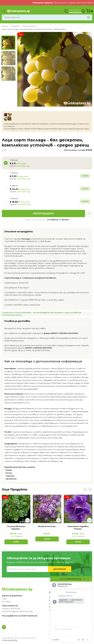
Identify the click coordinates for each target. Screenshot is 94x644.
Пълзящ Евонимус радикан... (16, 527)
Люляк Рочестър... (47, 526)
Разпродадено (43, 213)
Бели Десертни (29, 26)
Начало (5, 26)
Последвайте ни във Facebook (19, 615)
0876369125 (15, 609)
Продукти (15, 26)
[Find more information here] (71, 609)
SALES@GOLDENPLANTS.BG (20, 611)
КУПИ (16, 542)
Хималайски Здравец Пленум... (78, 527)
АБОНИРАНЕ (59, 569)
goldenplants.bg (9, 640)
